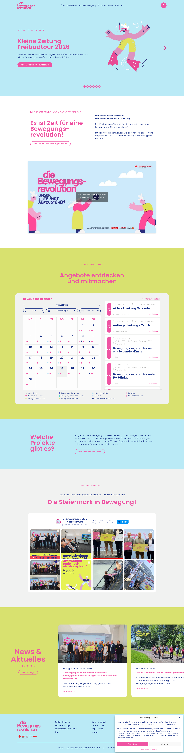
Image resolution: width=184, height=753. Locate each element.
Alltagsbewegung (87, 5)
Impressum (154, 749)
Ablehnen (165, 744)
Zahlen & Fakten (62, 722)
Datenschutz (145, 749)
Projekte (102, 5)
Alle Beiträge (28, 672)
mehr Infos (154, 314)
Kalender (119, 5)
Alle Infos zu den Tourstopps (35, 64)
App (57, 732)
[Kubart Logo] (29, 730)
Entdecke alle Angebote (89, 451)
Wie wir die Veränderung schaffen (50, 143)
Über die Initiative (69, 5)
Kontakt (95, 732)
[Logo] (26, 5)
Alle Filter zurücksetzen (151, 299)
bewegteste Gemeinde (66, 728)
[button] (180, 718)
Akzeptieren (132, 744)
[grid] (133, 345)
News (110, 5)
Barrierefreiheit (99, 722)
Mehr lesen (68, 691)
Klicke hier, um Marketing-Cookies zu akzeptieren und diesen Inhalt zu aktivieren (92, 197)
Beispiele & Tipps (63, 725)
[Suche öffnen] (164, 5)
